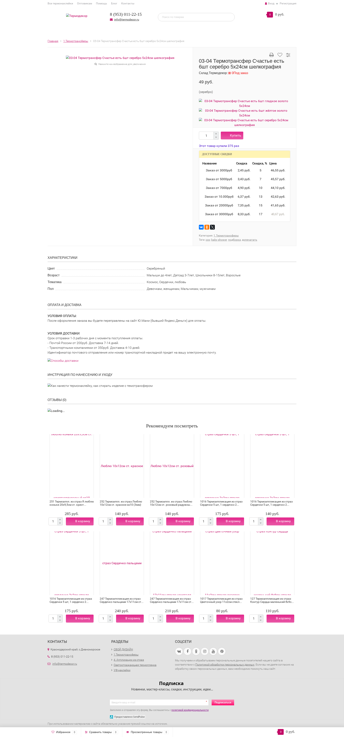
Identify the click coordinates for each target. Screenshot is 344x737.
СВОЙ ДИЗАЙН (123, 649)
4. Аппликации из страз (129, 659)
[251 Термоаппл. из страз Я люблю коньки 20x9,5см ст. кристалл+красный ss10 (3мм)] (72, 466)
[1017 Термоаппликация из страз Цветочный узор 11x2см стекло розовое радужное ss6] (222, 563)
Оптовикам (84, 3)
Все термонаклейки (60, 3)
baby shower (219, 239)
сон (208, 239)
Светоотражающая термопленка (135, 665)
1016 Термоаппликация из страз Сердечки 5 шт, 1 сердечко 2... (221, 503)
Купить (235, 135)
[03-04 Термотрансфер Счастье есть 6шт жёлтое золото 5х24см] (244, 113)
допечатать (249, 239)
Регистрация (288, 3)
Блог (114, 3)
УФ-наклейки (122, 670)
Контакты (127, 3)
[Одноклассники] (206, 227)
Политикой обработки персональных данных (224, 664)
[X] (212, 227)
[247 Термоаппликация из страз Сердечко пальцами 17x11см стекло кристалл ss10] (172, 563)
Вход (271, 3)
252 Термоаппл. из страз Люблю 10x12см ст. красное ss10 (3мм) (121, 503)
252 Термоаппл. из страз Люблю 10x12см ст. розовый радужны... (171, 503)
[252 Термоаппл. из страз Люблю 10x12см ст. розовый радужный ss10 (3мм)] (172, 466)
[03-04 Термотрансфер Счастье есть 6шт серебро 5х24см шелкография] (120, 58)
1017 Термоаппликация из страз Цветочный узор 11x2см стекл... (221, 600)
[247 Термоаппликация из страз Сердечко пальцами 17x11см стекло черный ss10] (122, 563)
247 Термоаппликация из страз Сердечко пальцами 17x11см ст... (122, 600)
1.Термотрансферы (226, 235)
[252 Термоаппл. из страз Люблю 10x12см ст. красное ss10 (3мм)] (122, 466)
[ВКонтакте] (201, 227)
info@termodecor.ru (126, 19)
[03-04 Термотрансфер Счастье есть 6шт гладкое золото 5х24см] (244, 103)
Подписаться (223, 702)
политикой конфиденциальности (190, 710)
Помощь (101, 3)
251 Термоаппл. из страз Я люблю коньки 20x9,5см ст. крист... (72, 503)
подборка (234, 239)
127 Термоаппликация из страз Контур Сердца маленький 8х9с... (272, 600)
